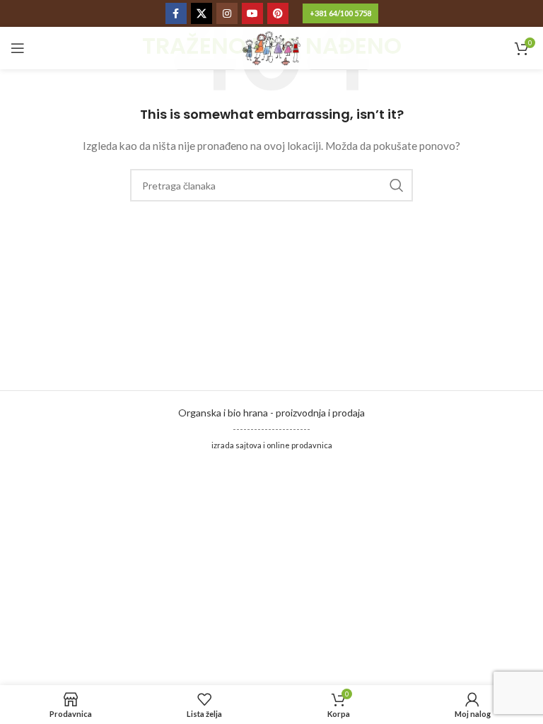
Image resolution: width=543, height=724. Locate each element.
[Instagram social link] (227, 13)
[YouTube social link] (252, 13)
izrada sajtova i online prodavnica (271, 445)
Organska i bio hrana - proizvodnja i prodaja (271, 413)
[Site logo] (271, 47)
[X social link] (201, 13)
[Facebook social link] (176, 13)
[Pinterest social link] (277, 13)
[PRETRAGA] (396, 185)
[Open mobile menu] (18, 48)
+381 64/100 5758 (340, 13)
